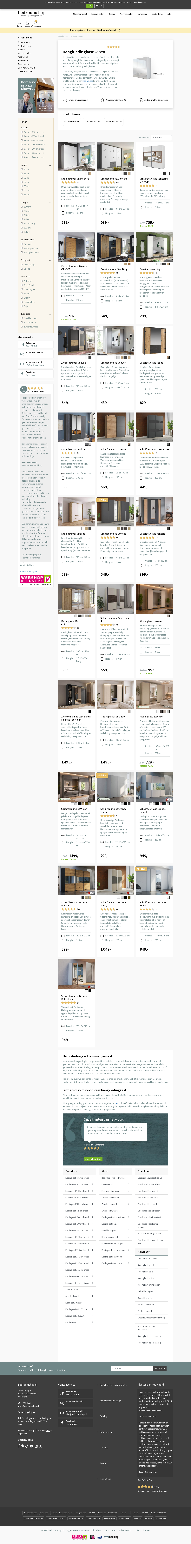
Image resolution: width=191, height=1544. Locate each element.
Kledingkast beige (109, 1221)
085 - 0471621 (31, 344)
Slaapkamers (24, 42)
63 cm (26, 186)
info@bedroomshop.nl (35, 363)
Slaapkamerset (80, 14)
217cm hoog (29, 223)
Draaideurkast (30, 318)
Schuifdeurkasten (93, 122)
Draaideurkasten (71, 122)
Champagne (29, 289)
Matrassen (142, 14)
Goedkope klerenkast (147, 1201)
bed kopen (44, 1510)
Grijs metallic (29, 302)
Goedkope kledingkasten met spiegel (151, 1239)
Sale (169, 14)
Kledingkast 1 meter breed (77, 1175)
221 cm (27, 232)
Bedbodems (157, 14)
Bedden (112, 14)
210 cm (27, 211)
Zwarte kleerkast (109, 1201)
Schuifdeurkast (30, 322)
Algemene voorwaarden (78, 1528)
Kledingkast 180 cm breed (77, 1215)
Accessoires (23, 64)
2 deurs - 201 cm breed (34, 149)
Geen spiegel (29, 264)
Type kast (25, 314)
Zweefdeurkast (31, 326)
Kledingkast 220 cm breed (77, 1234)
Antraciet (28, 281)
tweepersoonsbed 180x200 (107, 1510)
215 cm (27, 215)
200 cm (27, 206)
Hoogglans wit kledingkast (113, 1175)
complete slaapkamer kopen (61, 1510)
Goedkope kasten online (149, 1182)
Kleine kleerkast (145, 1295)
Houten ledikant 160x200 (56, 1515)
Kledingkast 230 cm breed (77, 1247)
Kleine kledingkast (146, 1289)
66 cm (27, 194)
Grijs (26, 306)
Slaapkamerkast (109, 1515)
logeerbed (149, 1515)
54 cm (26, 169)
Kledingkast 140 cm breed (77, 1188)
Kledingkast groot (146, 1262)
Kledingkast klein (145, 1269)
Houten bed (125, 1510)
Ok (90, 5)
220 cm (27, 227)
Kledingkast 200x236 (75, 1313)
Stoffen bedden (124, 1515)
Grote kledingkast (146, 1302)
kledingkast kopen (30, 1510)
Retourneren (106, 1429)
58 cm (26, 173)
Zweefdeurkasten (114, 122)
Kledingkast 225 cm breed (77, 1241)
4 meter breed (72, 1293)
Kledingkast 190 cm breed (77, 1221)
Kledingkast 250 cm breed (77, 1261)
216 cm (27, 219)
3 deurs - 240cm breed (34, 157)
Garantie (104, 1445)
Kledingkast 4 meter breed (77, 1280)
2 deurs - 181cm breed (33, 140)
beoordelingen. (158, 1488)
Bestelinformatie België (110, 1398)
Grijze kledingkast (109, 1208)
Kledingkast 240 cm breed (77, 1254)
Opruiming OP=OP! (26, 68)
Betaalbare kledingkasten (149, 1231)
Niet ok (99, 5)
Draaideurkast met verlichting (151, 1315)
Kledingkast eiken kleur (112, 1261)
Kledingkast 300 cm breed (77, 1274)
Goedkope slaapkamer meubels (148, 1222)
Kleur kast (25, 277)
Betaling (104, 1413)
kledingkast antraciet (111, 1188)
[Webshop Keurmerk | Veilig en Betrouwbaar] (35, 580)
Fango (27, 293)
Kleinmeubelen (126, 14)
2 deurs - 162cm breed (34, 136)
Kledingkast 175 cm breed (76, 1208)
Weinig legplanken (32, 252)
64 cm (27, 190)
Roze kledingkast (109, 1228)
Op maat (28, 244)
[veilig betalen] (104, 1534)
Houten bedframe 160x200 (33, 1515)
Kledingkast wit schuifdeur (113, 1215)
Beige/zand (29, 285)
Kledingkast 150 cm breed (77, 1195)
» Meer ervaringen (28, 571)
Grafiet (27, 298)
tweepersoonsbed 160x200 (85, 1510)
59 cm (26, 178)
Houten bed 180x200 (158, 1510)
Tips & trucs (105, 1476)
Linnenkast (138, 1515)
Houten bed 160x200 (140, 1510)
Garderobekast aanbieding (150, 1175)
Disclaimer (96, 1528)
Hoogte (24, 202)
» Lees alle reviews (93, 1156)
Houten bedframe (93, 1515)
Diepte (24, 165)
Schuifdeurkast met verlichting (147, 1325)
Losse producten (25, 71)
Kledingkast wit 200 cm (76, 1307)
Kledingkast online (146, 1275)
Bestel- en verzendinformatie (113, 1382)
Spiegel (27, 269)
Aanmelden (160, 1365)
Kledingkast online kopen (149, 1282)
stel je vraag (30, 373)
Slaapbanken (161, 1515)
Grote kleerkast (145, 1308)
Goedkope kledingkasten (149, 1188)
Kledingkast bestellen (147, 1256)
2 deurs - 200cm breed (34, 144)
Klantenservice (25, 337)
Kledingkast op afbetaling (149, 1340)
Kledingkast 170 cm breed (77, 1201)
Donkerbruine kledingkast (113, 1241)
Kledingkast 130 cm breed (76, 1182)
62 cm (26, 182)
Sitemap (146, 1528)
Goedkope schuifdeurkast (149, 1215)
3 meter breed (71, 1287)
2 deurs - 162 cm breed (34, 132)
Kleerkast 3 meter (73, 1300)
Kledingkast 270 (72, 1320)
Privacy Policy (125, 1528)
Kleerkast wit (107, 1182)
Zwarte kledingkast (110, 1195)
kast (117, 1103)
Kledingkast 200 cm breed (77, 1228)
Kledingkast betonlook (112, 1254)
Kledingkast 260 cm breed (77, 1267)
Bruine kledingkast (110, 1234)
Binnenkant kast (28, 240)
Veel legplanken (31, 248)
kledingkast (87, 81)
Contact (104, 1460)
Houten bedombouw (76, 1515)
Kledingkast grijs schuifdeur (114, 1247)
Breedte (24, 128)
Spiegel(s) (25, 260)
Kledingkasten (97, 14)
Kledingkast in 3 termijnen (149, 1333)
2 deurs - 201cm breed (34, 153)
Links (137, 1528)
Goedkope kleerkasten (148, 1195)
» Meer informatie (139, 2)
